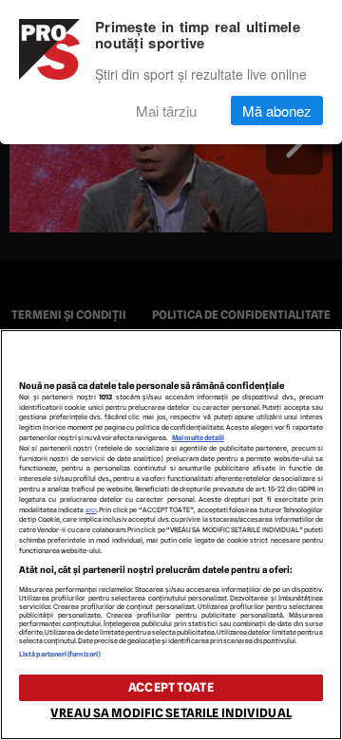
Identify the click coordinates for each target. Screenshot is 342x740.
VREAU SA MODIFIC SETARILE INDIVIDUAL (171, 713)
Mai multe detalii (198, 438)
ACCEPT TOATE (171, 687)
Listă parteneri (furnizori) (60, 654)
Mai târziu (166, 110)
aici (91, 510)
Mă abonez (277, 110)
